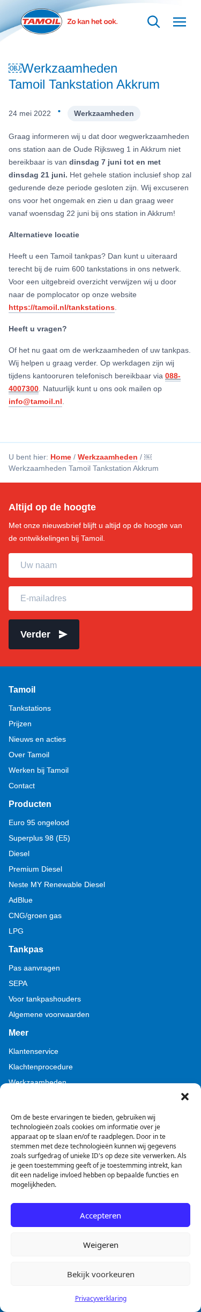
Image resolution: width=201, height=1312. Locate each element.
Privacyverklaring (100, 1298)
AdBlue (21, 900)
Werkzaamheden (104, 113)
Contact (22, 785)
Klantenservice (33, 1051)
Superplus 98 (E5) (39, 838)
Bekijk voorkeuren (101, 1274)
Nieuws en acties (37, 739)
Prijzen (20, 723)
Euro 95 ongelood (39, 822)
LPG (16, 931)
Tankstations (30, 708)
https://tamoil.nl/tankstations (62, 307)
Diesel (19, 853)
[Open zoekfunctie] (154, 22)
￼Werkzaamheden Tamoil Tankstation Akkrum (84, 76)
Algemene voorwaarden (49, 1014)
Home (60, 457)
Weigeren (100, 1244)
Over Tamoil (29, 754)
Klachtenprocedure (41, 1066)
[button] (185, 1096)
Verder (35, 634)
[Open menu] (179, 22)
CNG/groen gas (35, 915)
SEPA (18, 983)
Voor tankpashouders (45, 999)
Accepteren (100, 1215)
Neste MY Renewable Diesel (57, 884)
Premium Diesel (35, 869)
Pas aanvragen (34, 968)
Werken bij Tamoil (39, 770)
